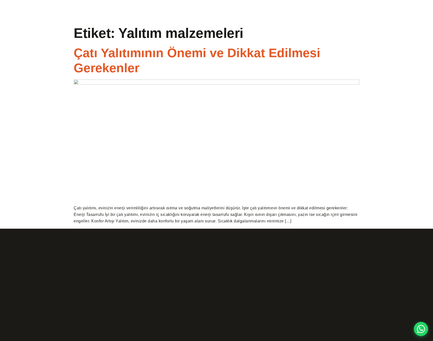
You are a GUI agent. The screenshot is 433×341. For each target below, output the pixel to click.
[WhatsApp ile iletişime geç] (421, 329)
